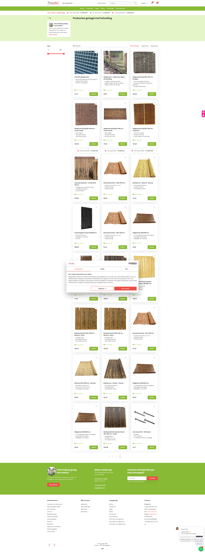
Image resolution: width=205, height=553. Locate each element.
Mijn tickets (84, 509)
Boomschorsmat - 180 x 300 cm (114, 233)
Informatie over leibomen (116, 519)
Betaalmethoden (52, 514)
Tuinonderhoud (120, 8)
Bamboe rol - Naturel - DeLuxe (143, 183)
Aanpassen (101, 288)
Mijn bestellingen (85, 507)
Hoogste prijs (154, 46)
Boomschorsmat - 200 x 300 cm (114, 183)
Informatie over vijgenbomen (117, 524)
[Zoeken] (136, 3)
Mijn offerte (84, 511)
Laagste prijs (144, 46)
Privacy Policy (51, 531)
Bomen (82, 8)
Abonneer (152, 478)
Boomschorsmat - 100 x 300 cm (143, 333)
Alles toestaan (125, 288)
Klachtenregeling (52, 529)
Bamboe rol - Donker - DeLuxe (113, 383)
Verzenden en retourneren (54, 504)
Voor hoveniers (51, 509)
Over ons (49, 511)
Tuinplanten (89, 8)
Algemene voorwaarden (54, 526)
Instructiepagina (51, 519)
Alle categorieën (67, 3)
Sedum (103, 8)
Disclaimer (50, 524)
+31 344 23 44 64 (100, 485)
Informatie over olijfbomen (116, 521)
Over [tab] (126, 269)
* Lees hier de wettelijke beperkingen (136, 481)
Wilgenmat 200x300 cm (141, 233)
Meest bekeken (134, 46)
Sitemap (49, 521)
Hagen (97, 8)
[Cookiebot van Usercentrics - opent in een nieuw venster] (130, 263)
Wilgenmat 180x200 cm (82, 432)
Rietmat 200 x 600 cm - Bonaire (85, 383)
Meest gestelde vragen (53, 507)
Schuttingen (110, 8)
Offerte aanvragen (52, 516)
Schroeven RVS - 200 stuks (142, 432)
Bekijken (93, 94)
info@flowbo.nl (100, 488)
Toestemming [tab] (78, 269)
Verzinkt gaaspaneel (81, 77)
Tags (49, 18)
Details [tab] (103, 269)
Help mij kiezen (53, 484)
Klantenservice (102, 3)
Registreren (84, 504)
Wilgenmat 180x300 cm (141, 383)
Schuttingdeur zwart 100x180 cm (85, 233)
